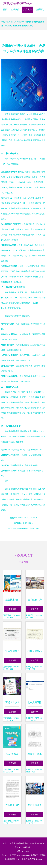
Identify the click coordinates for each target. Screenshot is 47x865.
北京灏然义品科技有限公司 (17, 3)
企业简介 (15, 9)
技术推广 (34, 855)
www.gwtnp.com (23, 855)
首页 (5, 9)
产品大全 (27, 9)
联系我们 (40, 9)
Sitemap (39, 859)
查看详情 (12, 609)
